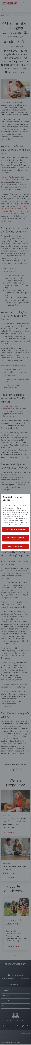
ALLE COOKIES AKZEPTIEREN (15, 529)
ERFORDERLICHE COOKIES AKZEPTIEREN (15, 538)
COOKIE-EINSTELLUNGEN (15, 546)
